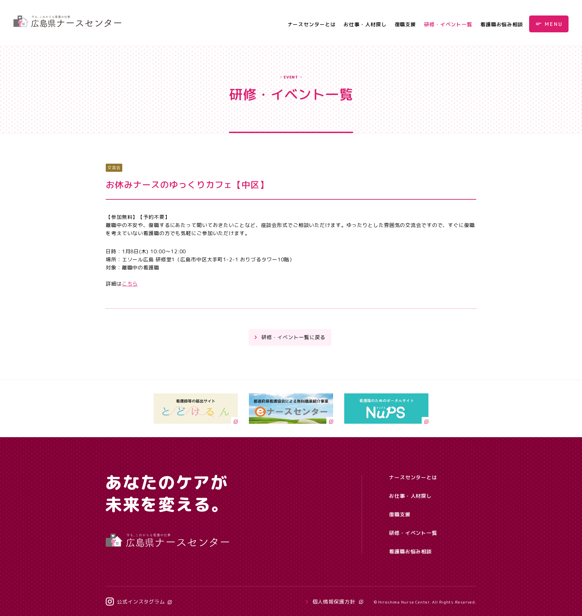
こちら (130, 283)
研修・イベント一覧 (448, 24)
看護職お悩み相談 (501, 24)
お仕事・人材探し (365, 24)
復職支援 (405, 24)
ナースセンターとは (312, 24)
